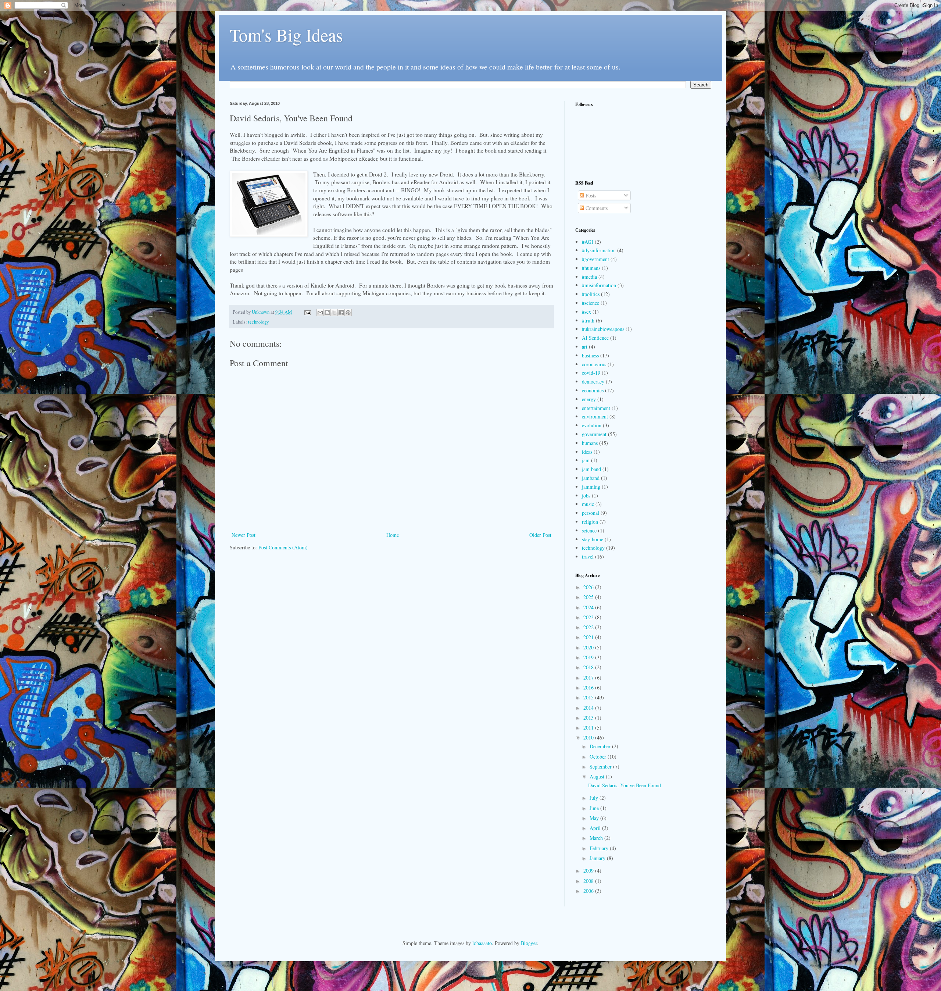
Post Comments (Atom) (283, 547)
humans (590, 442)
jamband (591, 477)
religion (590, 521)
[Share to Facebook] (341, 312)
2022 (589, 627)
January (598, 858)
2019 (589, 657)
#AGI (587, 241)
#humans (591, 267)
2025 (589, 596)
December (601, 746)
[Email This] (320, 312)
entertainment (596, 407)
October (599, 756)
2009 (589, 870)
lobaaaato (482, 943)
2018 (589, 667)
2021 (589, 637)
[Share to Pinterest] (348, 312)
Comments (596, 207)
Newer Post (243, 534)
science (589, 530)
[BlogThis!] (327, 312)
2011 (589, 727)
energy (589, 399)
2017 (589, 677)
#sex (586, 311)
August (598, 776)
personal (590, 512)
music (588, 503)
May (595, 817)
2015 (589, 697)
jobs (586, 495)
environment (595, 416)
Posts (590, 195)
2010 (589, 737)
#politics (591, 293)
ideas (587, 451)
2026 (589, 587)
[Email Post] (307, 312)
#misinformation (599, 285)
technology (258, 322)
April (596, 827)
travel (588, 556)
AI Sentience (595, 337)
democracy (593, 381)
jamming (591, 486)
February (600, 848)
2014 (589, 707)
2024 (589, 607)
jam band (591, 469)
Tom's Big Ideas (286, 34)
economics (593, 390)
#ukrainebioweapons (603, 328)
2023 (589, 617)
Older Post (540, 534)
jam (586, 460)
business (590, 355)
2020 (589, 647)
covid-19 (591, 372)
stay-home (592, 539)
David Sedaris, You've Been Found (624, 785)
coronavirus (594, 364)
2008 (589, 880)
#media (589, 276)
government (594, 434)
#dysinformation (599, 250)
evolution (591, 425)
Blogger (529, 943)
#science (590, 302)
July (595, 797)
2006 (589, 890)
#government (595, 259)
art (584, 346)
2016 (589, 687)
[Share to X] (334, 312)
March (597, 837)
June (595, 808)
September (601, 766)
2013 (589, 717)
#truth (588, 320)
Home (392, 534)
